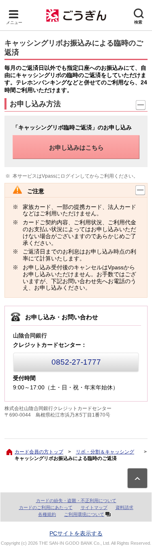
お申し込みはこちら (76, 147)
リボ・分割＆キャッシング (105, 452)
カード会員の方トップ (39, 452)
